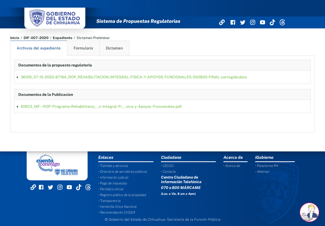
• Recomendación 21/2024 (116, 212)
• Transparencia (109, 201)
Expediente (62, 38)
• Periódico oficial (110, 189)
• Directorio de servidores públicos (122, 171)
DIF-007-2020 (36, 38)
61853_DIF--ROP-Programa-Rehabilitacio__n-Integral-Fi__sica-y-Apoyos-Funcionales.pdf (101, 106)
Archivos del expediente (39, 48)
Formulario (83, 48)
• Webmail (262, 171)
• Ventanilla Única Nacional (117, 206)
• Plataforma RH (266, 166)
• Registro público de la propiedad (122, 195)
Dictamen (114, 48)
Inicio (14, 38)
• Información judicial (113, 177)
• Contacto (168, 171)
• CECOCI (167, 166)
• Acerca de (231, 166)
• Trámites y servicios (113, 166)
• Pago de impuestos (112, 183)
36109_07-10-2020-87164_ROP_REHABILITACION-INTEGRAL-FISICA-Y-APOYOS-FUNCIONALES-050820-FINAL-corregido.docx (134, 77)
